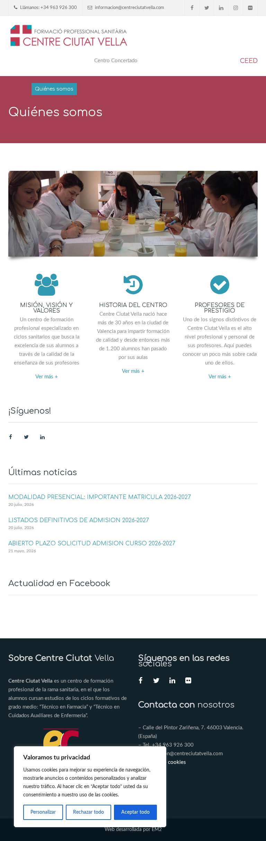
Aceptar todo (135, 812)
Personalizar (43, 812)
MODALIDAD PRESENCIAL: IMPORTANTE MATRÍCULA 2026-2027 (99, 497)
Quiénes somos (54, 89)
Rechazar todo (88, 812)
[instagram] (236, 8)
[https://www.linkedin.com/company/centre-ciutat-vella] (42, 437)
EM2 (157, 829)
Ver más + (46, 376)
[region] (90, 786)
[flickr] (250, 8)
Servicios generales (196, 89)
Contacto (27, 101)
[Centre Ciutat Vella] (69, 35)
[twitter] (207, 8)
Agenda (59, 101)
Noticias (240, 89)
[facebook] (192, 8)
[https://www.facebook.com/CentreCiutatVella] (10, 437)
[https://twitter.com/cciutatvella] (26, 437)
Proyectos (149, 89)
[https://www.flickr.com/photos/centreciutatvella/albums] (188, 681)
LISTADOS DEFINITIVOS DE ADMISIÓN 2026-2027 (78, 520)
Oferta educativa (105, 89)
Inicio (18, 89)
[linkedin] (221, 8)
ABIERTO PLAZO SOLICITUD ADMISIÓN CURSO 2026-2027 (91, 543)
